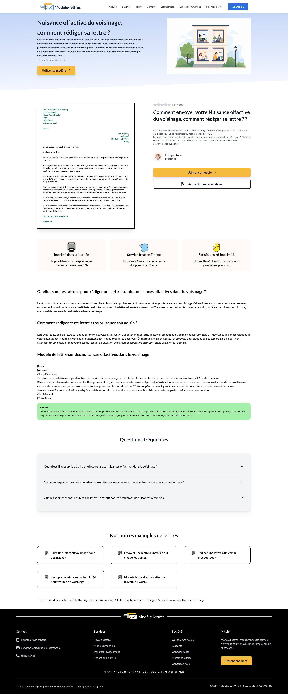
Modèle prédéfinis (104, 645)
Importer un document (107, 651)
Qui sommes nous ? (183, 639)
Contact (151, 6)
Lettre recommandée (190, 6)
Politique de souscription (90, 686)
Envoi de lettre (102, 639)
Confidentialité (180, 651)
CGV (18, 686)
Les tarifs (177, 645)
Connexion (238, 6)
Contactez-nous (181, 663)
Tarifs (139, 6)
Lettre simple (167, 6)
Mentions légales (182, 657)
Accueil (113, 6)
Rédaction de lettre (105, 657)
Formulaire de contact (33, 639)
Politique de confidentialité (59, 686)
